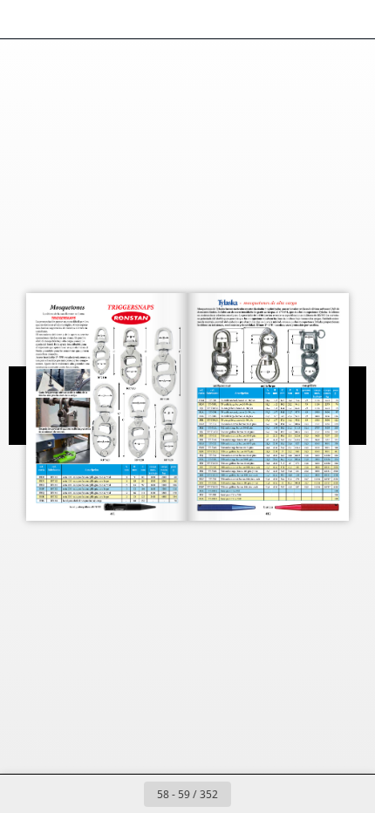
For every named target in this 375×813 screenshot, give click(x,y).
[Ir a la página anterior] (125, 794)
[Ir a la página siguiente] (250, 794)
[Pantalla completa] (350, 19)
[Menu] (24, 19)
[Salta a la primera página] (86, 794)
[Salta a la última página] (288, 794)
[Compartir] (312, 19)
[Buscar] (63, 19)
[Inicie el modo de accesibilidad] (101, 19)
